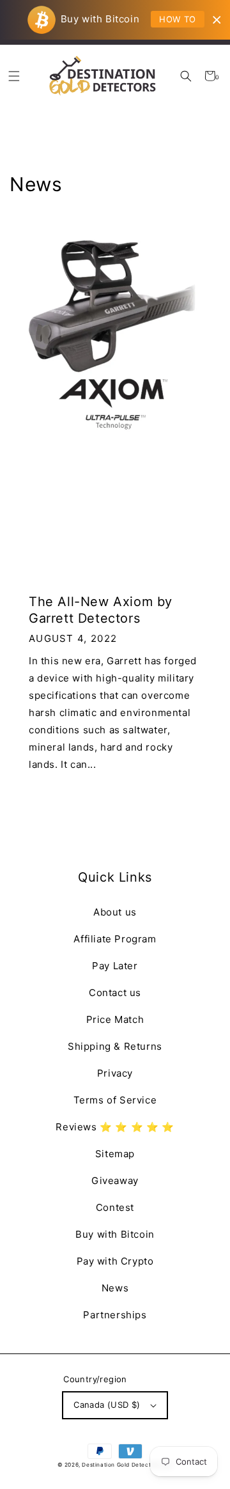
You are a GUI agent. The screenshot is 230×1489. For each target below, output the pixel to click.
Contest (115, 1207)
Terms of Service (115, 1100)
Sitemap (115, 1154)
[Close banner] (217, 20)
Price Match (115, 1019)
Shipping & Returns (115, 1046)
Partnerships (114, 1315)
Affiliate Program (114, 939)
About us (115, 912)
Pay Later (114, 966)
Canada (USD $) (107, 1404)
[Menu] (14, 76)
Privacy (115, 1073)
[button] (186, 76)
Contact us (115, 992)
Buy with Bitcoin (115, 1234)
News (115, 1288)
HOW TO (177, 19)
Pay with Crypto (115, 1261)
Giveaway (115, 1180)
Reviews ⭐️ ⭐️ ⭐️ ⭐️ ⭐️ (115, 1127)
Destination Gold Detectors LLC (127, 1465)
